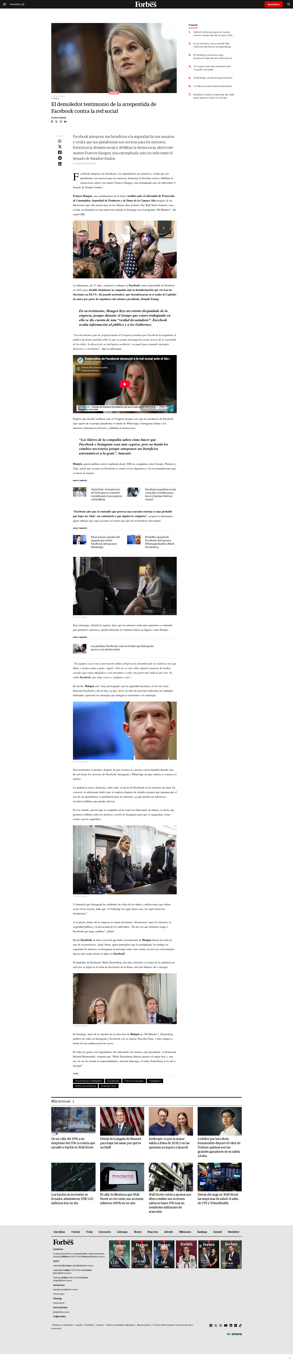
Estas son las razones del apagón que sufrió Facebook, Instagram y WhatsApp (105, 542)
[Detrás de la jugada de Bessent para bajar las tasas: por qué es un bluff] (122, 1121)
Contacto (100, 1325)
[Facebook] (59, 153)
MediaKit (89, 1325)
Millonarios (185, 1232)
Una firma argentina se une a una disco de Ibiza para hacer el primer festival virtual (160, 494)
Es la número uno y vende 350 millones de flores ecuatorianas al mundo (214, 45)
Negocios (153, 1232)
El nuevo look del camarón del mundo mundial (212, 68)
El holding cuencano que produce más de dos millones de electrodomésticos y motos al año (213, 56)
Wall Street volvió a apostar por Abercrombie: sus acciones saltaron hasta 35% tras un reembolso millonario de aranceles (170, 1203)
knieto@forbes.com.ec (62, 1273)
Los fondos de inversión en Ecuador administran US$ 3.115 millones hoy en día (72, 1199)
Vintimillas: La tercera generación (212, 77)
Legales (79, 1325)
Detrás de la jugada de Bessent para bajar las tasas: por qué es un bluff (120, 1143)
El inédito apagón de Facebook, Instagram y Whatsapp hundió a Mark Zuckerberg (159, 542)
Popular (193, 24)
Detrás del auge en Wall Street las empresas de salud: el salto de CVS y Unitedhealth (218, 1199)
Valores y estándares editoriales (120, 1325)
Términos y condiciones (62, 1325)
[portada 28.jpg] (186, 1255)
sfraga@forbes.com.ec (62, 1281)
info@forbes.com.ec (96, 1257)
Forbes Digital (58, 118)
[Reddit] (59, 158)
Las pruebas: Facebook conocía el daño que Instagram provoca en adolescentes (122, 648)
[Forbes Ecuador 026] (231, 1255)
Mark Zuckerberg (85, 1085)
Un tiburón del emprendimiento (213, 86)
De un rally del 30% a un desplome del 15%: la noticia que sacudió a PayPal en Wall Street (73, 1143)
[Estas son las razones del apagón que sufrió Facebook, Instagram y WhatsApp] (79, 539)
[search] (288, 4)
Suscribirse (274, 4)
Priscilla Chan (108, 1085)
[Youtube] (226, 1325)
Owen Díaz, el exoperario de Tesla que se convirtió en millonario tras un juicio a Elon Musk (106, 494)
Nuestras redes (143, 1325)
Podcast (75, 1232)
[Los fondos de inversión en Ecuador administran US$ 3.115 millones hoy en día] (73, 1177)
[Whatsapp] (59, 141)
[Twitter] (59, 147)
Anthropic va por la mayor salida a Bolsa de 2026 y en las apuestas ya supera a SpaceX (169, 1143)
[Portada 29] (164, 1255)
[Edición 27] (209, 1255)
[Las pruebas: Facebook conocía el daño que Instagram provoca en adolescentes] (79, 648)
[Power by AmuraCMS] (234, 1334)
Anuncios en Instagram (88, 1080)
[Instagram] (220, 1325)
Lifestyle (168, 1232)
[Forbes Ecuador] (146, 4)
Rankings (202, 1232)
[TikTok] (240, 1325)
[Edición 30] (142, 1255)
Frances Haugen (134, 1080)
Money (137, 1232)
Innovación (105, 1232)
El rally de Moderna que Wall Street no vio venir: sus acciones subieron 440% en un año (121, 1199)
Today (89, 1232)
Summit (217, 1232)
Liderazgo (122, 1232)
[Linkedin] (59, 164)
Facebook (113, 1080)
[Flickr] (235, 1325)
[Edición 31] (119, 1255)
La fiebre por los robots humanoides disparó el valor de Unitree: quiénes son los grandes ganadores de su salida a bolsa (219, 1147)
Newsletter (233, 1232)
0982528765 (59, 1303)
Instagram (155, 1080)
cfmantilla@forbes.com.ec (83, 1266)
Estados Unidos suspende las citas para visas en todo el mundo (213, 96)
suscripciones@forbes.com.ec (65, 1290)
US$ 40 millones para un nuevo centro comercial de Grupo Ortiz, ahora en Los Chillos (213, 34)
